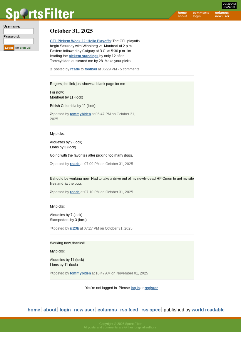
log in (135, 288)
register (151, 288)
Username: (12, 26)
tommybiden (80, 114)
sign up (25, 47)
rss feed (129, 309)
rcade (75, 69)
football (91, 69)
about (182, 16)
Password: (12, 36)
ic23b (74, 228)
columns (222, 12)
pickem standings (83, 56)
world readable (208, 309)
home (182, 12)
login (197, 16)
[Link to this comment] (51, 114)
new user (222, 16)
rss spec (150, 309)
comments (201, 12)
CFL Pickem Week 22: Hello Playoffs (80, 41)
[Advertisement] (191, 66)
